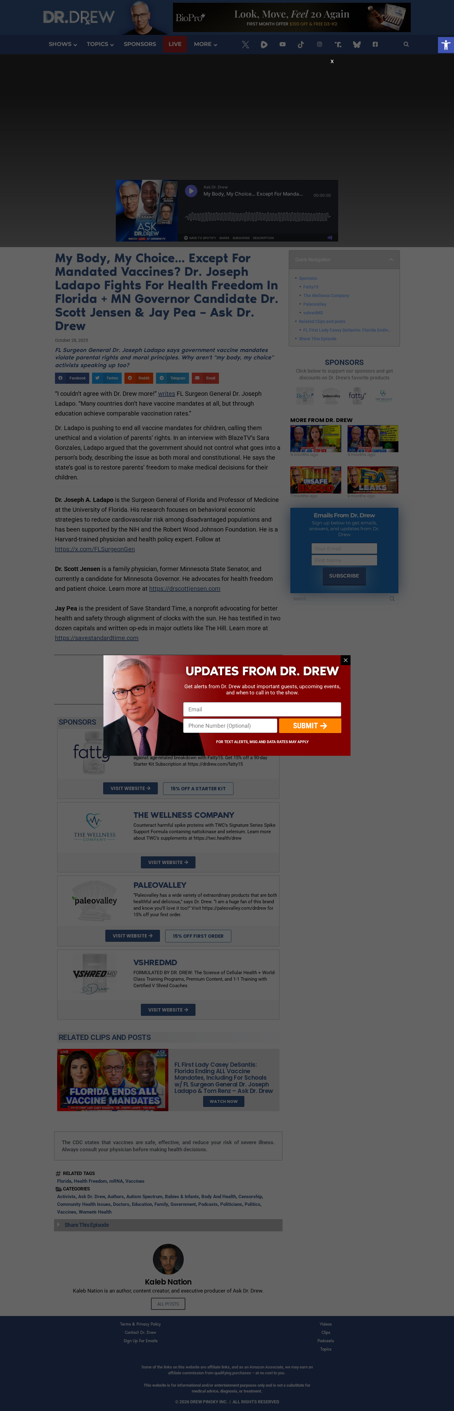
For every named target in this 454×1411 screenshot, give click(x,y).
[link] (446, 45)
